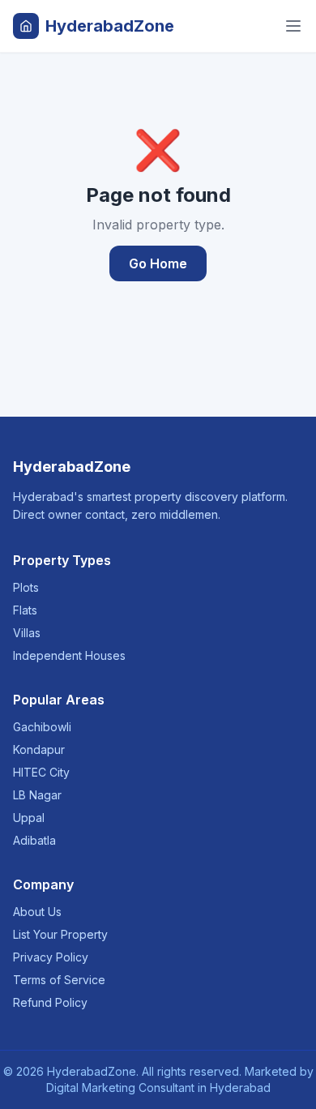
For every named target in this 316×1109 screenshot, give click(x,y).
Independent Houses (69, 655)
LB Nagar (37, 795)
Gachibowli (42, 727)
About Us (37, 911)
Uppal (29, 817)
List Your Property (60, 934)
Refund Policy (50, 1002)
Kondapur (39, 749)
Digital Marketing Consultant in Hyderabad (158, 1087)
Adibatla (34, 840)
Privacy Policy (50, 957)
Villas (27, 633)
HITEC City (41, 772)
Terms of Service (59, 980)
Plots (26, 587)
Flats (25, 610)
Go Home (158, 263)
